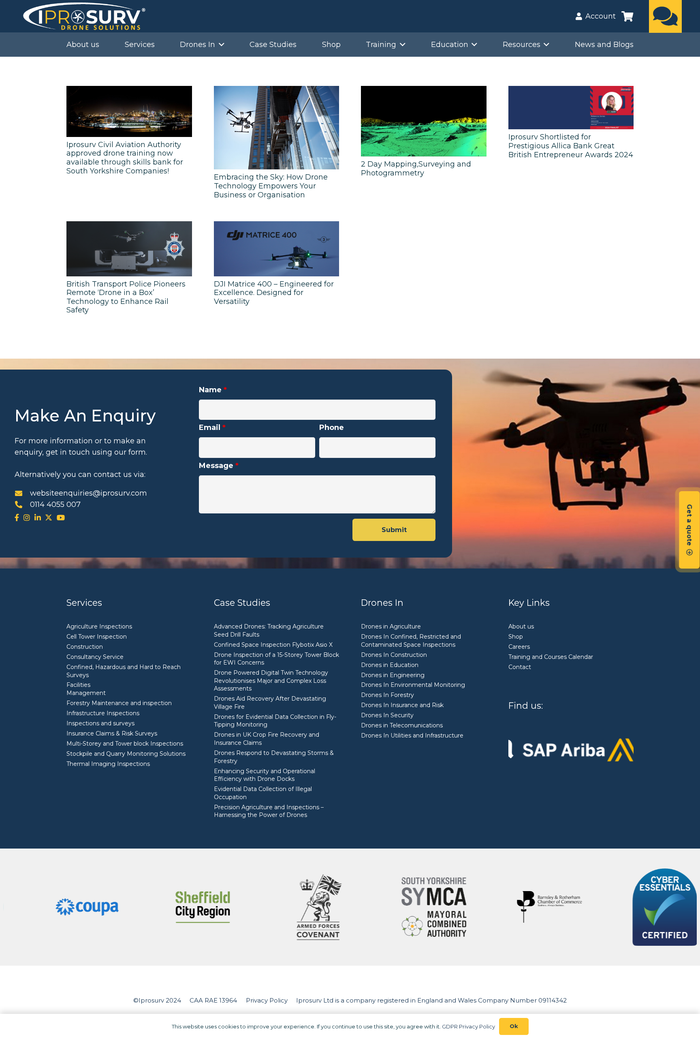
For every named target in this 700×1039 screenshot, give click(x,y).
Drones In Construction (394, 654)
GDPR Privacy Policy (468, 1026)
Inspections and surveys (100, 723)
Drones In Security (387, 715)
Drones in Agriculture (391, 626)
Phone (331, 427)
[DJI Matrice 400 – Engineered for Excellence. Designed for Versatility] (276, 248)
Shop (515, 636)
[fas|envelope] (22, 493)
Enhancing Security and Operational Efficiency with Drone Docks (264, 775)
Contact (519, 667)
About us (521, 626)
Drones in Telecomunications (402, 725)
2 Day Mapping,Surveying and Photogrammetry (416, 168)
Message (219, 465)
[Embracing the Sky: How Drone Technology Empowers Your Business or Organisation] (276, 127)
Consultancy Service (95, 657)
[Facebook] (17, 517)
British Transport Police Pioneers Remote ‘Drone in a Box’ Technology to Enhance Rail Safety (126, 297)
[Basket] (627, 16)
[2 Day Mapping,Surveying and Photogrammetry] (424, 121)
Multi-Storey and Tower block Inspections (124, 743)
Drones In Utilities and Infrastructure (412, 735)
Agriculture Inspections (99, 626)
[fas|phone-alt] (22, 504)
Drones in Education (389, 665)
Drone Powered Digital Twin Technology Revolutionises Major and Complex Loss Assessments (271, 680)
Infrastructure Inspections (102, 713)
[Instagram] (26, 517)
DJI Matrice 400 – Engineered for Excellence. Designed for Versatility (274, 293)
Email (212, 427)
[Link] (665, 16)
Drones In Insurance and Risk (402, 705)
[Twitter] (48, 517)
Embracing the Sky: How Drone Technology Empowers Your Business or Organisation (271, 186)
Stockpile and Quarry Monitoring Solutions (126, 753)
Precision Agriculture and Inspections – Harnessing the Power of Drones (269, 811)
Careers (519, 646)
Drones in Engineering (393, 675)
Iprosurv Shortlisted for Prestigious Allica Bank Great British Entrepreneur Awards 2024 (570, 146)
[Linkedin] (37, 517)
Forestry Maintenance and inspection (119, 703)
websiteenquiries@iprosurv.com (88, 493)
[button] (219, 44)
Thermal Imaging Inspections (108, 763)
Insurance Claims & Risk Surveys (111, 733)
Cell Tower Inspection (96, 636)
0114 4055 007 (55, 504)
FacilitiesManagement (86, 689)
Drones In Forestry (387, 695)
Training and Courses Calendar (550, 657)
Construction (84, 646)
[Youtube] (61, 517)
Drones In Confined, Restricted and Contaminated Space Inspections (411, 640)
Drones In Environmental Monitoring (413, 684)
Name (213, 389)
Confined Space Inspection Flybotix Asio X (273, 644)
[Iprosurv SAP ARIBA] (571, 749)
